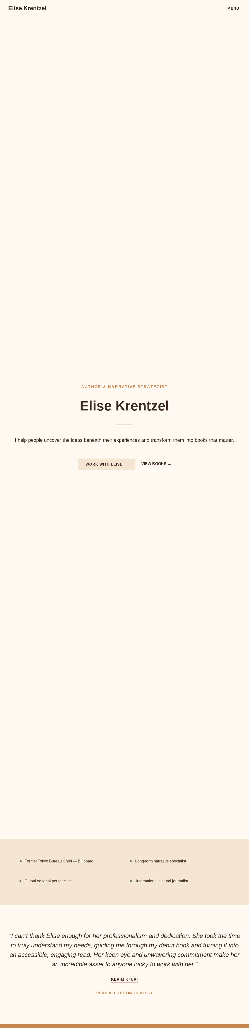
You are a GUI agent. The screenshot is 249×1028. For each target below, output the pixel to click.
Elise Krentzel (27, 8)
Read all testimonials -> (124, 993)
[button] (233, 8)
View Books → (156, 464)
